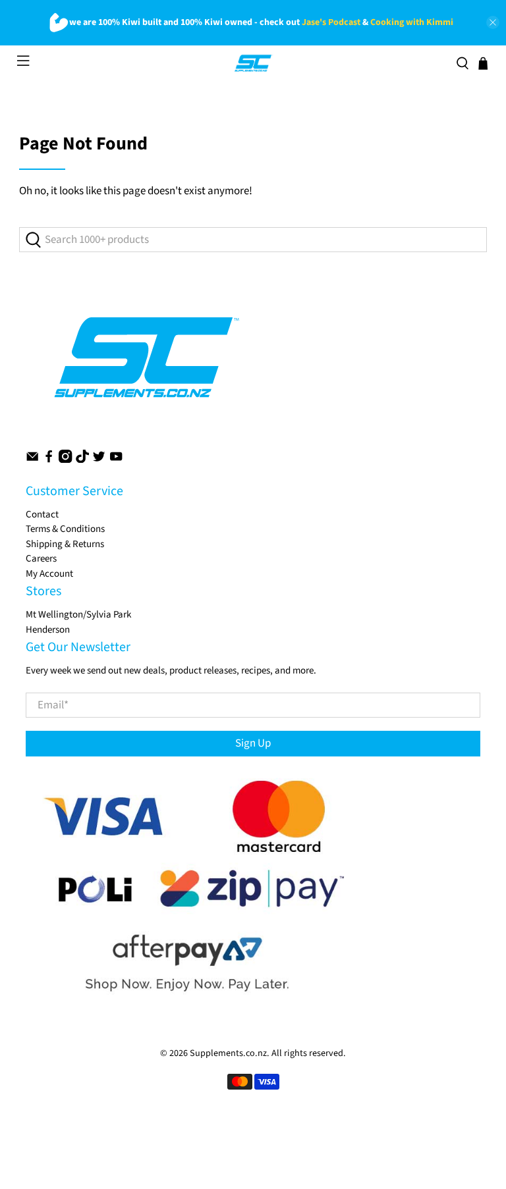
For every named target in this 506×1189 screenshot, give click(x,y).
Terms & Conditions (65, 529)
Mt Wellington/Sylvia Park (78, 614)
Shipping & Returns (65, 544)
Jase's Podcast (331, 22)
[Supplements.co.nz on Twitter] (98, 460)
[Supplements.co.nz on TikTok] (82, 460)
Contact (42, 514)
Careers (41, 559)
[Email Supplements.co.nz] (32, 460)
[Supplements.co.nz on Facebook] (48, 460)
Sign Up (253, 743)
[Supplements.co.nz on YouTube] (116, 460)
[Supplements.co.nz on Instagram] (65, 460)
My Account (49, 574)
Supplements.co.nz (228, 1053)
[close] (492, 22)
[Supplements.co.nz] (253, 62)
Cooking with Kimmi (411, 22)
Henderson (48, 630)
